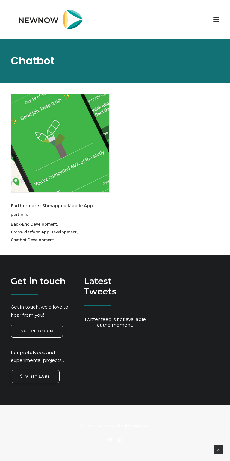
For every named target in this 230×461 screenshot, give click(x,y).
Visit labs (37, 376)
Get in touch (36, 331)
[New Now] (48, 19)
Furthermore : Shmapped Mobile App (52, 205)
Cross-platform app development (44, 232)
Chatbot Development (32, 240)
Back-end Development (34, 224)
